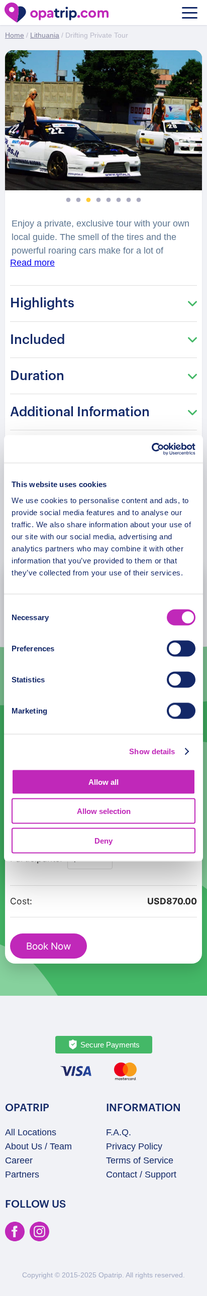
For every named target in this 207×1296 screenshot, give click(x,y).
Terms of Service (139, 1160)
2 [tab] (78, 200)
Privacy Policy (134, 1146)
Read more (32, 263)
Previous (20, 133)
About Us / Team (38, 1146)
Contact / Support (141, 1174)
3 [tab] (88, 200)
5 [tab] (109, 200)
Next (187, 133)
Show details (152, 751)
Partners (22, 1174)
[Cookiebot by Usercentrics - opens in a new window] (151, 448)
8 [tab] (139, 200)
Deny (103, 840)
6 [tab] (119, 200)
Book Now (48, 946)
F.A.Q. (118, 1132)
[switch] (181, 648)
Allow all (103, 781)
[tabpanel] (103, 120)
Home (14, 35)
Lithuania (44, 35)
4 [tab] (98, 200)
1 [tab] (68, 200)
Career (19, 1160)
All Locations (30, 1132)
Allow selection (104, 811)
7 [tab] (129, 200)
